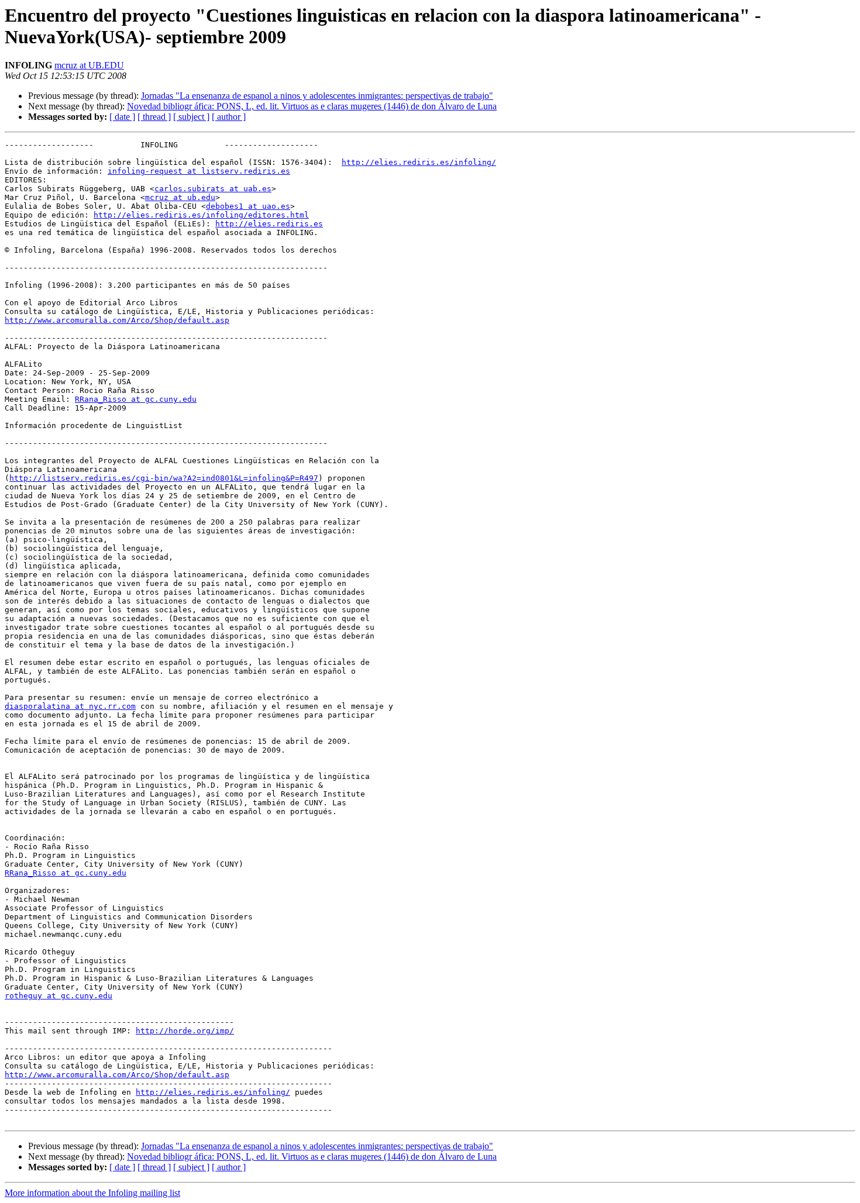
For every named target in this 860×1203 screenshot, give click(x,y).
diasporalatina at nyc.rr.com (70, 706)
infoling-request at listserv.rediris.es (199, 171)
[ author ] (229, 117)
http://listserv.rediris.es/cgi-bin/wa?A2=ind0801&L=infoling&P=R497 (163, 478)
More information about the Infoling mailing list (92, 1193)
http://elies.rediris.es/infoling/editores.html (201, 215)
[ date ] (122, 117)
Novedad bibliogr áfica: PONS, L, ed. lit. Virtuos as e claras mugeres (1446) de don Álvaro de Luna (312, 106)
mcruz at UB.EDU (89, 65)
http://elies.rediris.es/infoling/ (419, 162)
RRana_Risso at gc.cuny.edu (136, 399)
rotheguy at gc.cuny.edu (58, 995)
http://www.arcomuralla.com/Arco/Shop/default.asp (117, 320)
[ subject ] (191, 117)
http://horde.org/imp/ (185, 1030)
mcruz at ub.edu (180, 197)
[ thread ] (154, 117)
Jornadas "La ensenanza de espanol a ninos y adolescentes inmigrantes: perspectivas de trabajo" (317, 96)
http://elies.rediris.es (269, 223)
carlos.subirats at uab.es (212, 188)
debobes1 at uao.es (248, 206)
